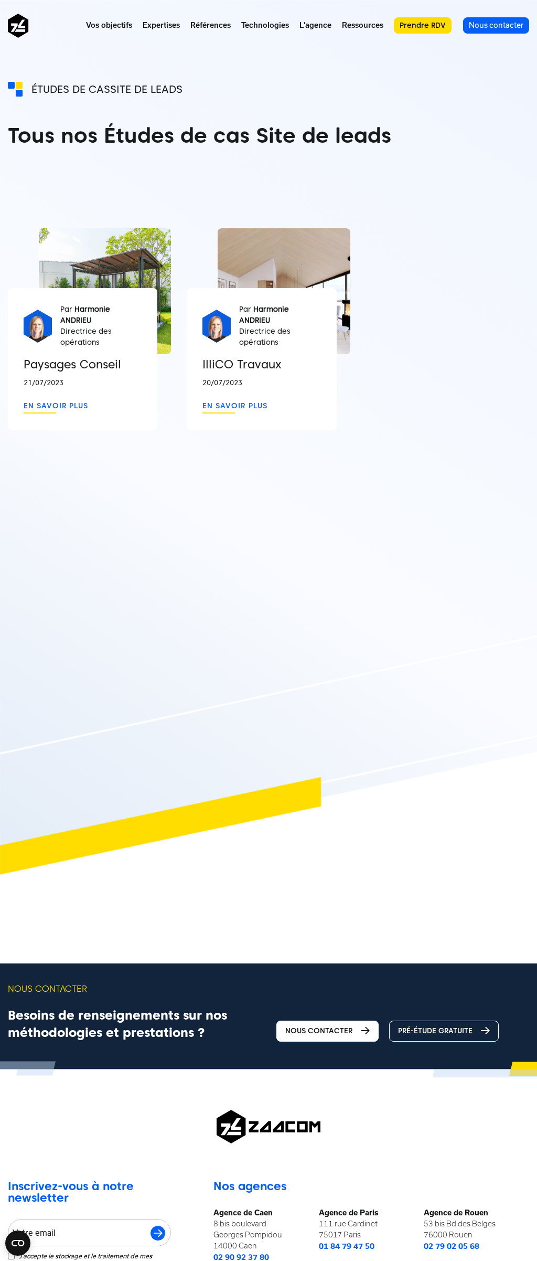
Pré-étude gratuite (435, 1030)
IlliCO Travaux (242, 364)
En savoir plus (56, 405)
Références (210, 25)
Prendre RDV (423, 25)
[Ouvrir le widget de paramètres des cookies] (17, 1243)
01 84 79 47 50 (346, 1246)
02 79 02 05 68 (451, 1246)
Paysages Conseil (72, 364)
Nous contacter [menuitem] (496, 24)
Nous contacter (318, 1030)
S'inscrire (158, 1233)
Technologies (265, 25)
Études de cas (70, 89)
